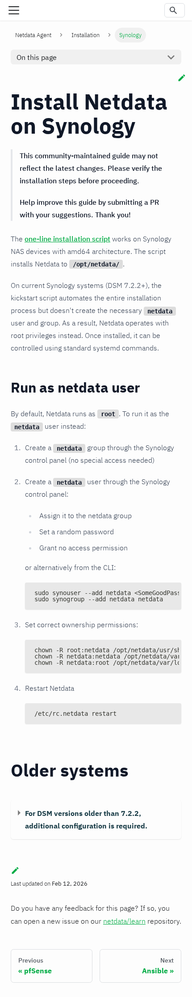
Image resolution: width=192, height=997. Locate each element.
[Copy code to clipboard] (170, 593)
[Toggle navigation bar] (14, 10)
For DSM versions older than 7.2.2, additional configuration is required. (86, 819)
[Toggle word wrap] (154, 593)
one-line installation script (67, 238)
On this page (37, 57)
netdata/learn (124, 921)
